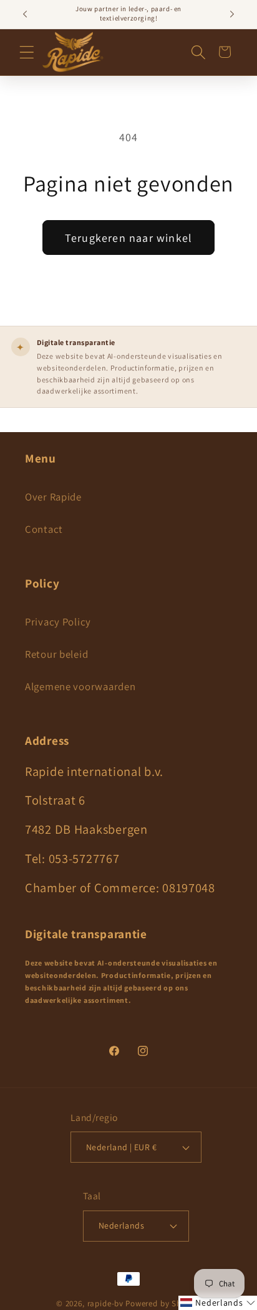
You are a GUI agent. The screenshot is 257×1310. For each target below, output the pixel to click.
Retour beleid (56, 654)
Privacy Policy (58, 622)
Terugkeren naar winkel (128, 238)
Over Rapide (53, 497)
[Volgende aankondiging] (232, 14)
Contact (44, 529)
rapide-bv (105, 1303)
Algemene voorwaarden (80, 686)
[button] (27, 52)
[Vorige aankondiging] (25, 14)
